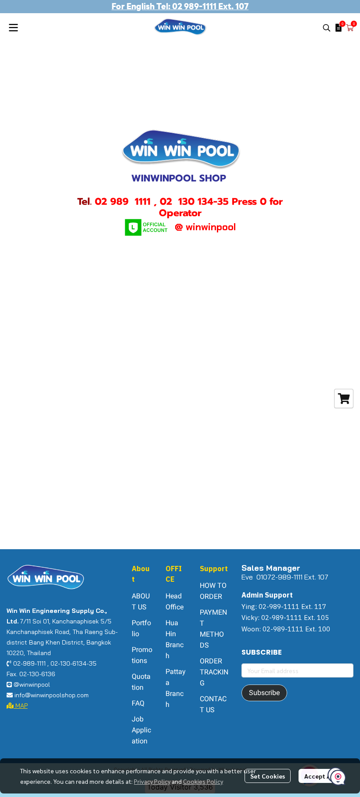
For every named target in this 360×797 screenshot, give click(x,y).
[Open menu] (13, 27)
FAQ (138, 703)
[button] (326, 28)
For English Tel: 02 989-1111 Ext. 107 (180, 6)
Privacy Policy (152, 781)
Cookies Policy (203, 781)
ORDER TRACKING (214, 672)
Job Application (141, 730)
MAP (21, 706)
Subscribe (264, 692)
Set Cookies (267, 776)
